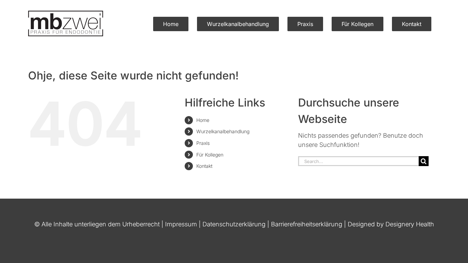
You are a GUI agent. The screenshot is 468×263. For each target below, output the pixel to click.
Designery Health (409, 224)
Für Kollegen (209, 155)
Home (202, 120)
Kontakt (204, 166)
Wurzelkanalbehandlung (222, 131)
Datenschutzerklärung (234, 224)
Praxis (203, 143)
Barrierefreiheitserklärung (306, 224)
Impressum (181, 224)
